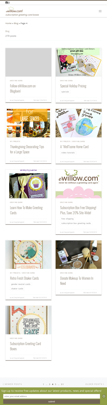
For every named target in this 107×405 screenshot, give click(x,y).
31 (62, 384)
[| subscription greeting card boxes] (14, 9)
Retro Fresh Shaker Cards (24, 278)
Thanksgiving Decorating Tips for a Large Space (27, 149)
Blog (16, 23)
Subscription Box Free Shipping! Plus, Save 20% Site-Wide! (78, 210)
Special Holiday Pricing (73, 85)
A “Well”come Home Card (74, 146)
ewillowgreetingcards (18, 100)
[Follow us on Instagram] (7, 3)
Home (8, 23)
